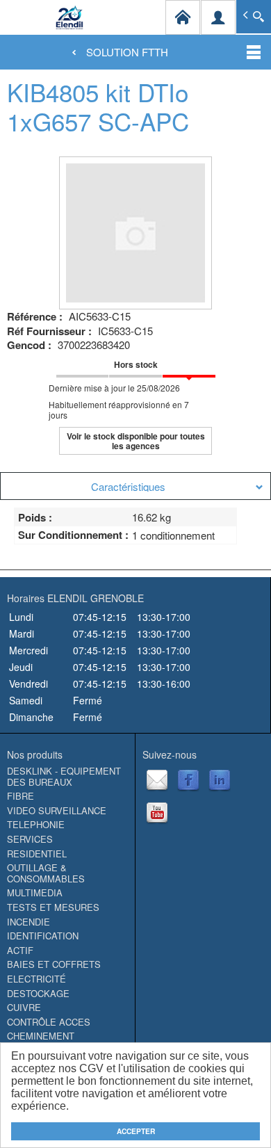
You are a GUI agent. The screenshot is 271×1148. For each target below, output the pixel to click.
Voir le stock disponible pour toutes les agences (136, 441)
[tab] (135, 486)
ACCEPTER (136, 1131)
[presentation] (135, 486)
